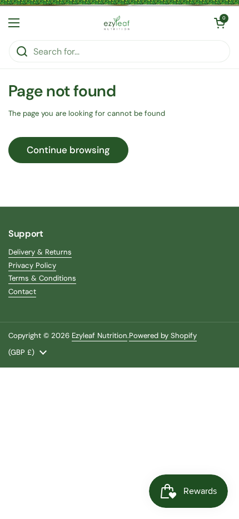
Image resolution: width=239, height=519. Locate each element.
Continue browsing (68, 150)
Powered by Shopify (163, 335)
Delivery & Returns (40, 252)
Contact (22, 291)
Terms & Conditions (42, 278)
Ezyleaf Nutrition (99, 335)
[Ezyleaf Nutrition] (117, 23)
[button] (219, 23)
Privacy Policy (32, 265)
